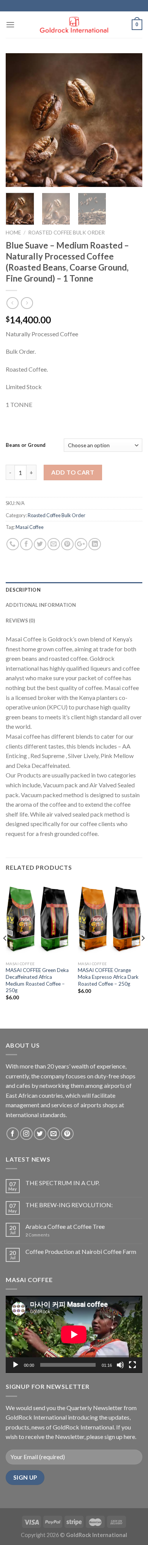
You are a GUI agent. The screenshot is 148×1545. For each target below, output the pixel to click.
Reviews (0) (20, 620)
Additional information (41, 605)
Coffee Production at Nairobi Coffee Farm (80, 1251)
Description (23, 590)
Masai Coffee (30, 527)
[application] (74, 1334)
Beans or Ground (26, 445)
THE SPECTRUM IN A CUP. (62, 1182)
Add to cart (72, 472)
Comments (37, 1234)
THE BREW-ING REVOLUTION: (69, 1204)
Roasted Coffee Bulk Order (66, 233)
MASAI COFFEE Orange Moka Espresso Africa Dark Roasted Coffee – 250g (108, 976)
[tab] (74, 589)
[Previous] (18, 120)
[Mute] (120, 1365)
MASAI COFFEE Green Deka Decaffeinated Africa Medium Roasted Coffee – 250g (37, 980)
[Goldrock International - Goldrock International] (74, 25)
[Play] (15, 1365)
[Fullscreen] (132, 1365)
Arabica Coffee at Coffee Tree (65, 1226)
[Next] (130, 120)
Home (13, 233)
